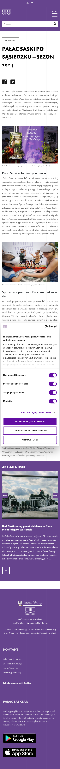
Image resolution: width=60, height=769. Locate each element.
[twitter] (12, 82)
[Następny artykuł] (55, 495)
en (32, 3)
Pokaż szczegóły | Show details (36, 412)
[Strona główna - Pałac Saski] (6, 14)
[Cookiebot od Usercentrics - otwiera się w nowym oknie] (44, 327)
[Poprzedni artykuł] (5, 495)
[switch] (53, 384)
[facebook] (4, 82)
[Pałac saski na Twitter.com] (12, 82)
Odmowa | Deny (30, 440)
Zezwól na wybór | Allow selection (30, 430)
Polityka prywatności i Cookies (17, 683)
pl (28, 3)
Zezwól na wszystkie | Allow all (30, 421)
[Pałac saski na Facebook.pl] (4, 82)
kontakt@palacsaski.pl (12, 672)
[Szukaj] (55, 23)
